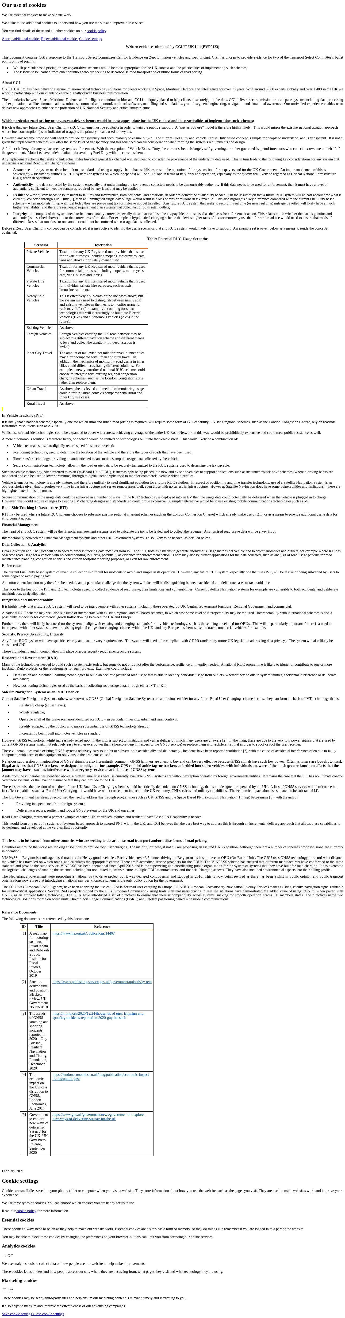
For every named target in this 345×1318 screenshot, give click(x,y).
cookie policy (96, 31)
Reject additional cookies (59, 39)
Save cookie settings (17, 1314)
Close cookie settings (48, 1314)
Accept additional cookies (21, 39)
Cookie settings (90, 39)
